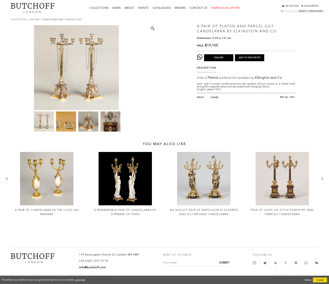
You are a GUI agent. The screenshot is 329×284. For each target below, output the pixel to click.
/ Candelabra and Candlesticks (61, 19)
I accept (320, 280)
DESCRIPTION (206, 68)
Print (200, 98)
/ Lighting (33, 19)
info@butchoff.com (92, 267)
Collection (19, 19)
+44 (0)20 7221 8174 (93, 261)
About (129, 8)
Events (143, 8)
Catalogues (161, 8)
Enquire (218, 58)
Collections (99, 8)
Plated (213, 78)
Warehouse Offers (225, 8)
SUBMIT (224, 262)
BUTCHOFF (33, 7)
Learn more (80, 280)
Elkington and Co (268, 78)
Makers (180, 8)
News (116, 8)
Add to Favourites (250, 58)
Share (215, 98)
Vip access (292, 6)
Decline (308, 280)
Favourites (311, 6)
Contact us (198, 8)
